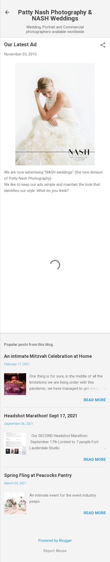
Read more (95, 400)
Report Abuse (55, 550)
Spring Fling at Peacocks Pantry (38, 475)
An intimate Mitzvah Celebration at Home (48, 356)
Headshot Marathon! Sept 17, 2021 (41, 415)
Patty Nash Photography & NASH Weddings (55, 15)
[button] (103, 45)
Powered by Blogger (55, 540)
